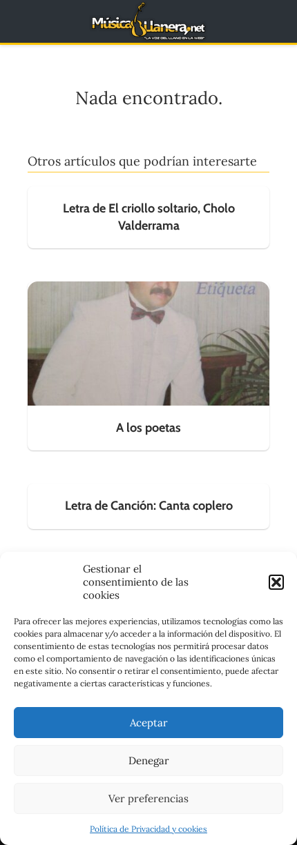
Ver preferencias (148, 798)
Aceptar (149, 722)
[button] (276, 582)
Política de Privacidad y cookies (148, 829)
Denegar (148, 760)
